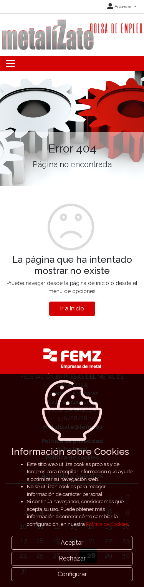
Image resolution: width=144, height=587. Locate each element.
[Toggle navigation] (10, 63)
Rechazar (72, 558)
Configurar (72, 574)
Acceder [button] (123, 6)
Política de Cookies (107, 524)
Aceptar (72, 542)
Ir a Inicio (72, 308)
